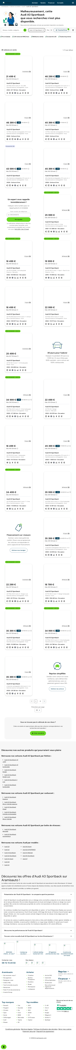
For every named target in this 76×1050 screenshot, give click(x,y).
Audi (4, 1020)
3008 (29, 1012)
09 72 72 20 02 (9, 963)
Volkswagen (7, 1017)
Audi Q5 (7, 862)
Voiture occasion (15, 6)
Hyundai (20, 1008)
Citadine (30, 975)
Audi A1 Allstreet (28, 853)
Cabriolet (48, 978)
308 (29, 1010)
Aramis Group (7, 992)
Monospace (31, 987)
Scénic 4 (47, 1017)
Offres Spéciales (50, 980)
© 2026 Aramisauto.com (38, 1038)
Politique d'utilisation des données (45, 1029)
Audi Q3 (6, 846)
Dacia (5, 1015)
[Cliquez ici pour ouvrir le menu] (73, 3)
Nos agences (7, 978)
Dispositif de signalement (45, 1031)
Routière (30, 982)
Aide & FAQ (7, 982)
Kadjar (47, 1012)
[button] (43, 30)
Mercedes (21, 1017)
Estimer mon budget (19, 550)
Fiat (19, 1005)
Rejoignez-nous (8, 980)
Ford (19, 1012)
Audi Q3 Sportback (10, 856)
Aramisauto (5, 6)
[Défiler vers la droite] (51, 30)
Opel (4, 1012)
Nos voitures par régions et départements (50, 986)
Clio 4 (47, 1008)
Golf (46, 1010)
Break (30, 984)
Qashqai (47, 1020)
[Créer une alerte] (3, 1047)
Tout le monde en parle (10, 985)
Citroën (5, 1010)
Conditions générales (12, 1029)
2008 (29, 1008)
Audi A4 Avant (8, 859)
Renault (5, 1005)
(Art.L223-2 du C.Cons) (21, 229)
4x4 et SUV (48, 975)
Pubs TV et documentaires (11, 990)
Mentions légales (27, 1029)
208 (29, 1005)
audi (23, 6)
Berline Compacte (31, 978)
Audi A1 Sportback (10, 853)
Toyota (20, 1020)
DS (18, 1022)
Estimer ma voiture (57, 689)
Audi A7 (25, 859)
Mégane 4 (48, 1015)
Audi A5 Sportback (28, 856)
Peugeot (6, 1008)
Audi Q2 (6, 850)
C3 (29, 1015)
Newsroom (6, 987)
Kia (19, 1010)
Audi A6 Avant (27, 846)
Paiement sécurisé (29, 1031)
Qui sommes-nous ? (9, 975)
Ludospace (31, 989)
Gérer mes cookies (64, 1029)
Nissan (5, 1022)
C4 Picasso (31, 1017)
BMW (19, 1015)
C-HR (46, 1005)
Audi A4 (6, 865)
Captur (30, 1020)
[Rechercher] (24, 30)
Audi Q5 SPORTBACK (29, 850)
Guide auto (48, 982)
